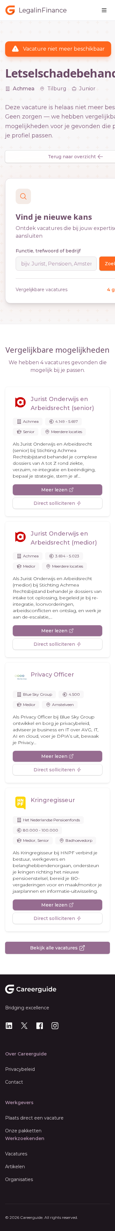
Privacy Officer (52, 674)
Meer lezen (54, 490)
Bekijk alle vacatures (54, 948)
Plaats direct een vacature (34, 1118)
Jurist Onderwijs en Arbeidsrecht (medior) (64, 538)
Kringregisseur (53, 800)
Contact (14, 1082)
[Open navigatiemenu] (104, 10)
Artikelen (15, 1166)
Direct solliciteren (54, 503)
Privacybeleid (20, 1069)
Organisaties (19, 1179)
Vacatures (16, 1154)
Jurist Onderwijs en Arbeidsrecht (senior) (62, 404)
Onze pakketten (23, 1131)
